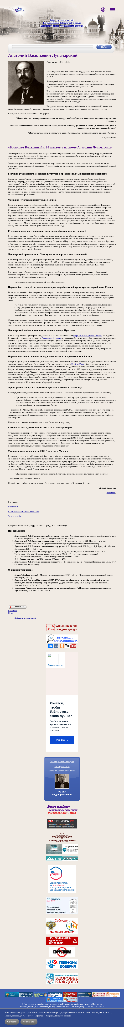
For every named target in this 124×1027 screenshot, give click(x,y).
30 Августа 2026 (62, 766)
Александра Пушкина (51, 338)
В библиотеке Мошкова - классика (23, 511)
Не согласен (29, 1022)
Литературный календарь (62, 761)
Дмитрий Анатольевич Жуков (62, 770)
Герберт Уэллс (78, 364)
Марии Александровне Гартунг (87, 335)
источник (111, 492)
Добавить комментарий (25, 618)
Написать (62, 739)
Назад (10, 613)
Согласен (11, 1022)
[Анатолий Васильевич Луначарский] (26, 104)
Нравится (12, 610)
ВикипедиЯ (13, 506)
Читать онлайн (14, 516)
